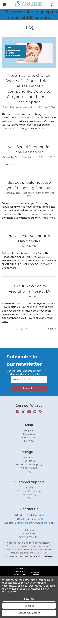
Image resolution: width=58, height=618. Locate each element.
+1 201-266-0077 (34, 514)
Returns (29, 487)
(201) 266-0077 (34, 519)
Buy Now (29, 440)
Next (51, 328)
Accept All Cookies (29, 613)
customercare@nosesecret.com (35, 523)
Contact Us (29, 461)
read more (37, 128)
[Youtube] (29, 411)
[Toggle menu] (4, 4)
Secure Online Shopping (29, 464)
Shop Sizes (29, 434)
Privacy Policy (9, 591)
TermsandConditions (29, 491)
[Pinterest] (34, 411)
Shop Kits (29, 430)
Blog (29, 471)
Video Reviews (29, 467)
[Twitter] (23, 411)
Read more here (43, 556)
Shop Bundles (29, 437)
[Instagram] (40, 411)
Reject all (29, 606)
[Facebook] (17, 411)
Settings (29, 598)
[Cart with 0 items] (52, 4)
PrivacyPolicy (29, 494)
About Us (29, 457)
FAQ (29, 498)
